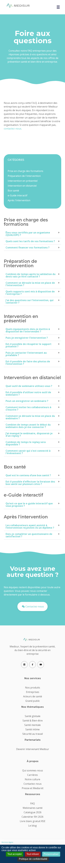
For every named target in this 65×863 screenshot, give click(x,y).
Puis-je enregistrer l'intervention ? (27, 337)
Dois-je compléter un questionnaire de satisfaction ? (29, 535)
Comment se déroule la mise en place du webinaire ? (30, 417)
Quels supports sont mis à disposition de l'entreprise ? (30, 293)
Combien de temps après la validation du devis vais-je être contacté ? (30, 275)
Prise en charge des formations (25, 171)
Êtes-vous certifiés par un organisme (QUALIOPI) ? (28, 234)
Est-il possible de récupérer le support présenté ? (28, 345)
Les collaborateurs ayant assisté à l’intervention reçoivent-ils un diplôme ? (30, 526)
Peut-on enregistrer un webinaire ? (27, 401)
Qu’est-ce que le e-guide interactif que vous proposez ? (29, 505)
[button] (32, 233)
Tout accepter (14, 854)
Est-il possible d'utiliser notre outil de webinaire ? (28, 393)
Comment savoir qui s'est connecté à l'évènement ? (28, 452)
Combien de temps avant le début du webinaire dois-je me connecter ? (28, 426)
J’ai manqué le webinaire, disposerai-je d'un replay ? (29, 434)
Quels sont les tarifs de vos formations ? (30, 241)
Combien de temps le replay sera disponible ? (26, 443)
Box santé (13, 190)
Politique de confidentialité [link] (33, 859)
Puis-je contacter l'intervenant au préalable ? (26, 354)
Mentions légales (7, 842)
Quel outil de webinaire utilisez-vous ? (29, 386)
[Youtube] (40, 664)
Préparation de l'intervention (24, 176)
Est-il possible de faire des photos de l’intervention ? (28, 363)
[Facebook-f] (32, 664)
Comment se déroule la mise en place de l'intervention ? (30, 284)
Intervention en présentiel (22, 180)
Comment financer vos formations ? (27, 247)
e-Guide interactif (17, 195)
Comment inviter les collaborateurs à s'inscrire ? (28, 408)
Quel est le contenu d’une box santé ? (28, 475)
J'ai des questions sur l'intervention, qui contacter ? (30, 301)
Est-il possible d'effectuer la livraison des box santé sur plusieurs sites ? (30, 483)
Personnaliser (51, 854)
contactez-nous (12, 128)
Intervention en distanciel (22, 185)
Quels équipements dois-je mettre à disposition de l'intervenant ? (28, 330)
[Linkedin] (24, 664)
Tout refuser (32, 854)
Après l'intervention (19, 200)
